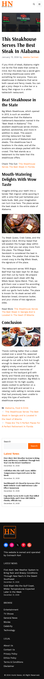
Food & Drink (21, 408)
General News (10, 618)
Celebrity (8, 626)
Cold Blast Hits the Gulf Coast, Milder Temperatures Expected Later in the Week (20, 472)
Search (7, 441)
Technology (9, 630)
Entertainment (11, 609)
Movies (7, 622)
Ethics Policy (10, 658)
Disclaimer (9, 666)
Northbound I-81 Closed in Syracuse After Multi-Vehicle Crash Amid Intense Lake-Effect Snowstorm (22, 485)
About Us (8, 645)
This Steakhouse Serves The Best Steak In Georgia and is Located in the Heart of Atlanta (20, 415)
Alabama (9, 408)
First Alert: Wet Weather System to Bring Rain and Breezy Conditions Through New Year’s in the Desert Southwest (22, 460)
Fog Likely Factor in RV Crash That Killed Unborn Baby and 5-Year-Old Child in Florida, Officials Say (21, 498)
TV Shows (9, 614)
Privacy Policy (10, 654)
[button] (34, 4)
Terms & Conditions (13, 662)
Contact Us (9, 649)
